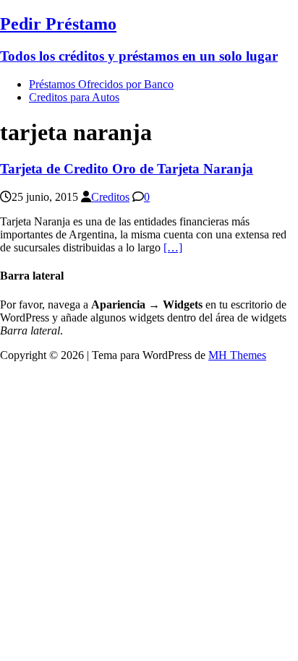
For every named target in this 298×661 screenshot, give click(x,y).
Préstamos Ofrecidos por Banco (101, 84)
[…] (172, 247)
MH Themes (237, 355)
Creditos (110, 197)
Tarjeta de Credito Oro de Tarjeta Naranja (126, 168)
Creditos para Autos (74, 97)
